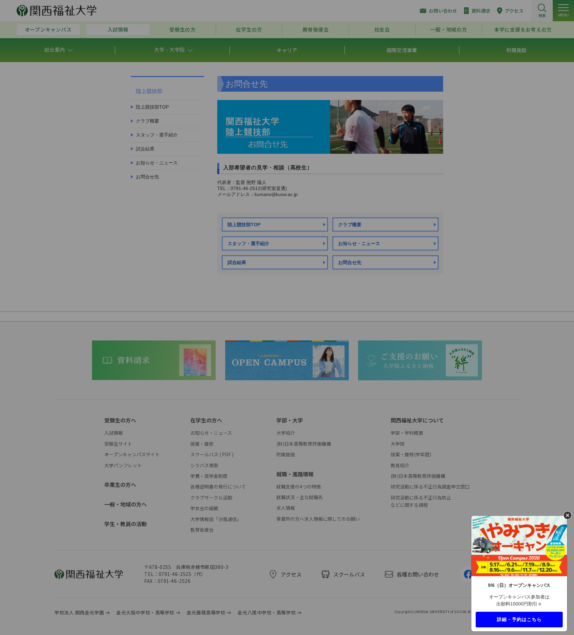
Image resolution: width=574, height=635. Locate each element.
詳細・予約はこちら (519, 619)
